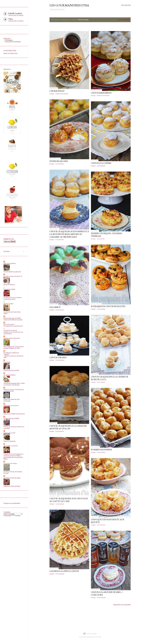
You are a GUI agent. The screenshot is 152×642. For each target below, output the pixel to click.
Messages (9, 40)
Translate (17, 515)
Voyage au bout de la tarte (12, 338)
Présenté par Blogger (91, 633)
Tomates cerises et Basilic (11, 418)
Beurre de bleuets (9, 284)
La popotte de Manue (10, 330)
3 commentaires (59, 164)
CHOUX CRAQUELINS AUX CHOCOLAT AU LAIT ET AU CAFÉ (69, 500)
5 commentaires (101, 382)
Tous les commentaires (13, 42)
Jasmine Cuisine (8, 303)
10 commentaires (59, 360)
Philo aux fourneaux (10, 263)
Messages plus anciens (122, 605)
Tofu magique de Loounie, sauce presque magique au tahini (14, 347)
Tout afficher (123, 20)
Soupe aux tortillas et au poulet (13, 320)
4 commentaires (59, 504)
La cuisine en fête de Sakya (12, 478)
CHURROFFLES (57, 91)
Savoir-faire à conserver (11, 446)
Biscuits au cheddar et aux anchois (14, 414)
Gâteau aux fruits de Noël (11, 370)
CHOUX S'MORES (58, 357)
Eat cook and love (9, 324)
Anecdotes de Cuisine (10, 463)
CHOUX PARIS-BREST (101, 92)
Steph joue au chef (9, 433)
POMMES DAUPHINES (101, 449)
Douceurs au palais (9, 289)
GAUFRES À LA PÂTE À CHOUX (64, 571)
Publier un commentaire (61, 93)
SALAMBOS (55, 307)
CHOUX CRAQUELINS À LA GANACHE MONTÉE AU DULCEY (68, 427)
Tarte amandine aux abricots (12, 272)
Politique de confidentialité (12, 503)
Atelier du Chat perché (10, 53)
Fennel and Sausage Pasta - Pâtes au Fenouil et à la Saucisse (14, 384)
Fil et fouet (7, 362)
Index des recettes (57, 9)
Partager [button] (52, 93)
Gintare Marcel (97, 637)
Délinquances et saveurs (11, 405)
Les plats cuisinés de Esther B (13, 276)
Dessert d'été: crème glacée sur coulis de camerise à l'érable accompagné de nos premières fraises (13, 456)
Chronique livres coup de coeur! (13, 326)
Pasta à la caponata (9, 441)
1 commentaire (100, 238)
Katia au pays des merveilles (12, 318)
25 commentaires (101, 597)
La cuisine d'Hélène (9, 375)
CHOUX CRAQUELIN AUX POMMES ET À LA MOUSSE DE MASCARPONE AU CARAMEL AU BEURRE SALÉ (69, 234)
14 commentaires (59, 573)
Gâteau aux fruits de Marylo (12, 486)
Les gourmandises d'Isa (69, 5)
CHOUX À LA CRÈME (101, 163)
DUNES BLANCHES (59, 161)
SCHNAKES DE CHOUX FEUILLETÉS (108, 306)
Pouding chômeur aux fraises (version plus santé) (12, 298)
